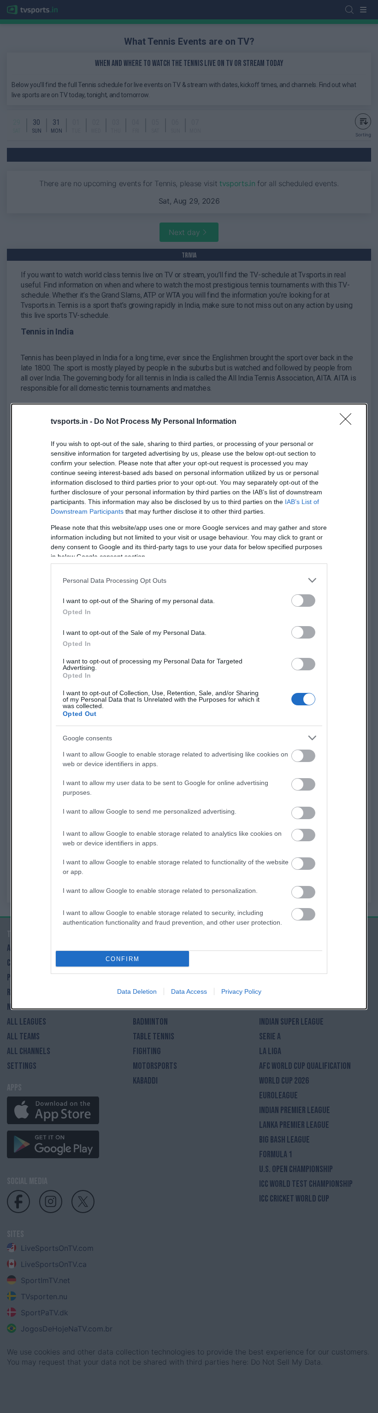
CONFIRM (123, 959)
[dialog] (189, 706)
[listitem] (189, 580)
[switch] (303, 600)
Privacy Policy (241, 991)
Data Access (189, 991)
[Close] (348, 422)
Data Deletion (137, 991)
